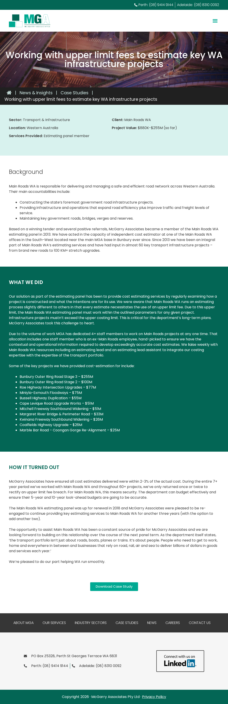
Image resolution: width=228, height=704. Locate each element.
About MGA (23, 622)
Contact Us (200, 622)
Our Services (54, 622)
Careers (172, 622)
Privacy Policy (154, 696)
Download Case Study (114, 586)
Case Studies (127, 622)
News (152, 622)
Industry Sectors (91, 622)
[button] (215, 21)
